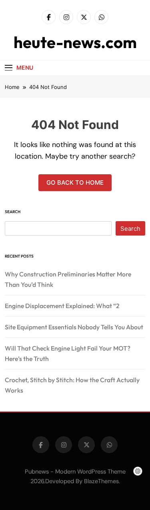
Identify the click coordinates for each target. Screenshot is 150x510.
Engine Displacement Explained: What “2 (62, 306)
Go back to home (75, 182)
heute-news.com (75, 42)
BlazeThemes (101, 481)
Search (12, 211)
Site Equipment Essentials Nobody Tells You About (74, 327)
